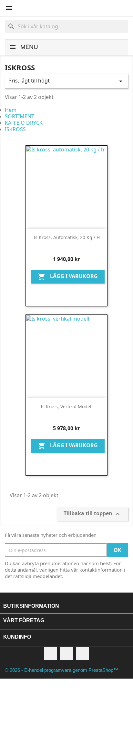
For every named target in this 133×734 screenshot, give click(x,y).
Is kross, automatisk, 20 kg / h (67, 237)
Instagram (82, 653)
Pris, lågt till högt (66, 81)
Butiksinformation (31, 606)
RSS (66, 653)
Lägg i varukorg (68, 277)
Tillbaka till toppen (92, 514)
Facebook (50, 653)
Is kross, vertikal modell (67, 406)
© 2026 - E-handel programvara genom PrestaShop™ (61, 670)
